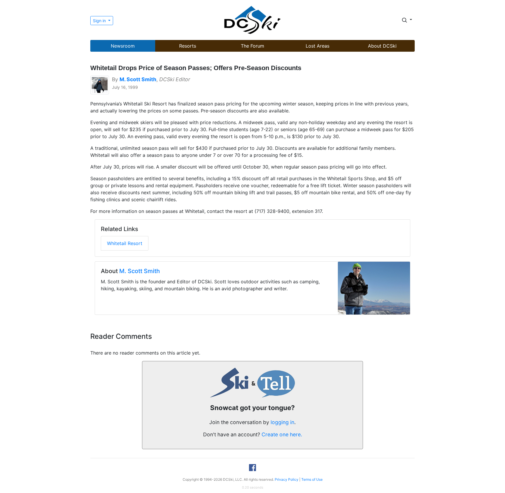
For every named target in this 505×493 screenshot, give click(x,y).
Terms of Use (312, 479)
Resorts (187, 46)
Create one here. (282, 434)
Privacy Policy (286, 479)
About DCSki (382, 46)
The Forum (252, 46)
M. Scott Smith (139, 271)
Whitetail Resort (124, 243)
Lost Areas (317, 46)
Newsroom (123, 46)
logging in (282, 422)
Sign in (100, 20)
